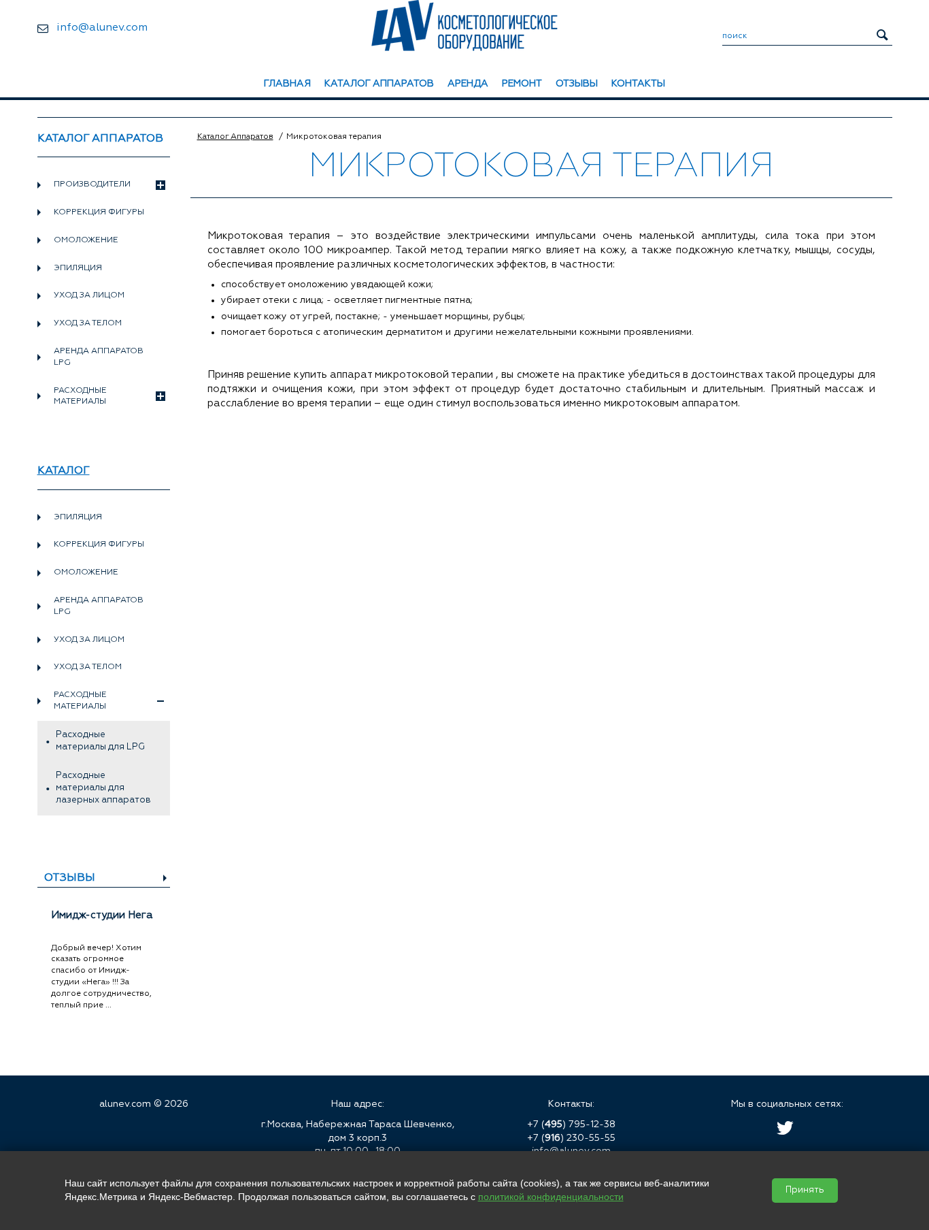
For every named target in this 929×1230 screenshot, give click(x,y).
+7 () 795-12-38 (571, 1124)
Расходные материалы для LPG (100, 740)
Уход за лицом (89, 295)
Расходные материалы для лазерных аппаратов (103, 788)
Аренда (467, 83)
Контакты (638, 83)
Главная (287, 83)
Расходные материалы (80, 396)
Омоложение (86, 240)
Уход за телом (88, 323)
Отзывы (577, 83)
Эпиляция (78, 268)
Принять (805, 1190)
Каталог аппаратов (379, 83)
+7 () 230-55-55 (571, 1138)
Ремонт (522, 83)
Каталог (63, 471)
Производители (92, 184)
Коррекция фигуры (99, 212)
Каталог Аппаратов (235, 137)
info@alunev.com (102, 27)
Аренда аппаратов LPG (98, 357)
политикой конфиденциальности (551, 1196)
